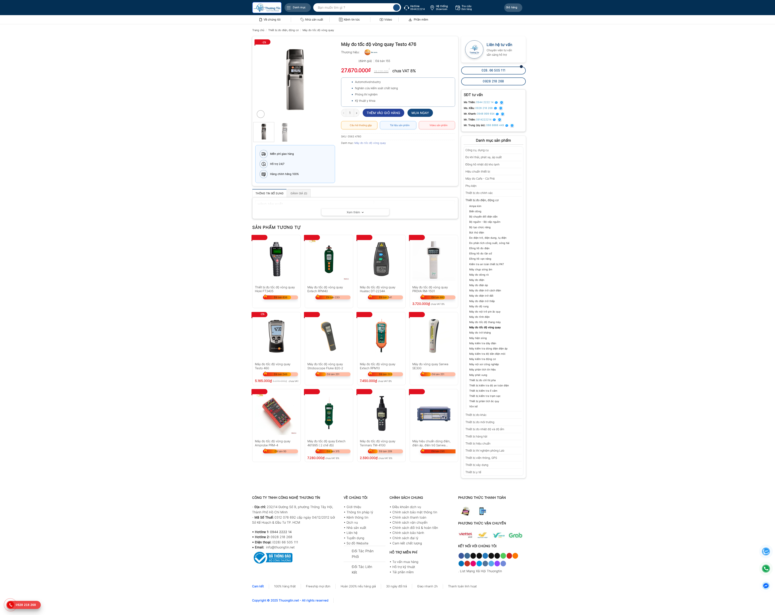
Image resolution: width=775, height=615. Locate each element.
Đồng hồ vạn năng (480, 258)
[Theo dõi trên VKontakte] (485, 563)
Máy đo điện (476, 279)
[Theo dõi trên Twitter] (485, 556)
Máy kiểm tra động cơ (482, 359)
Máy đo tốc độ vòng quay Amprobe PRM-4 (272, 443)
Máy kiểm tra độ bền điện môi (487, 353)
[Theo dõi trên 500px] (479, 563)
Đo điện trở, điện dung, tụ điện (487, 237)
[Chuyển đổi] (520, 150)
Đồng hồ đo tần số (480, 253)
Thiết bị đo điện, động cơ (283, 30)
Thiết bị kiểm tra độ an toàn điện (489, 385)
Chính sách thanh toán (409, 517)
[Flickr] (473, 563)
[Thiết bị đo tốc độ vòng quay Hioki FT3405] (276, 259)
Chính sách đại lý (405, 538)
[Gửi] (396, 7)
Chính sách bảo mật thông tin (414, 512)
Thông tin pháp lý (360, 512)
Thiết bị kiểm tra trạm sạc (485, 395)
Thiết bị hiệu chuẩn (477, 443)
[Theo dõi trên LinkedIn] (461, 563)
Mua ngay (420, 113)
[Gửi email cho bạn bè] (359, 152)
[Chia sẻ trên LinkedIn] (374, 152)
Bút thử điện (476, 232)
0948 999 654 (486, 113)
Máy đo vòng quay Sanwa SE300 (430, 366)
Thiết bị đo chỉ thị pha (482, 380)
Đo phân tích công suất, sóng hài (489, 243)
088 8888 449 (495, 125)
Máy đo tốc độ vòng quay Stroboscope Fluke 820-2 (325, 366)
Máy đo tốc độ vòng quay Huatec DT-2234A (377, 289)
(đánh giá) (365, 61)
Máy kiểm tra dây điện (482, 343)
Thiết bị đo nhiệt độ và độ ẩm (484, 429)
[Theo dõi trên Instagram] (467, 556)
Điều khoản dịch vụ (406, 507)
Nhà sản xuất (314, 19)
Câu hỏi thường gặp (360, 125)
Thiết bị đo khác (476, 414)
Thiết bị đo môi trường (479, 422)
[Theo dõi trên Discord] (503, 563)
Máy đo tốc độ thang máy (485, 322)
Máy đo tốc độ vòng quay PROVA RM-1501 (430, 289)
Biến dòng (475, 211)
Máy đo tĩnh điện (479, 316)
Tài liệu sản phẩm (399, 125)
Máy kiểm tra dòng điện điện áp (488, 348)
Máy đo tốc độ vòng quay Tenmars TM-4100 (377, 443)
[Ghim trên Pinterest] (366, 152)
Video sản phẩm (437, 125)
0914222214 (484, 119)
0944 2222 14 (485, 102)
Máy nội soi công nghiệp (484, 364)
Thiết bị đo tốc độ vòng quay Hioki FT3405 (275, 289)
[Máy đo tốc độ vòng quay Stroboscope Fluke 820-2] (329, 336)
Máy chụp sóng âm (480, 269)
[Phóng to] (261, 114)
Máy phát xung (478, 375)
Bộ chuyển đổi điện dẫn (483, 216)
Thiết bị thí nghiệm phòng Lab (484, 450)
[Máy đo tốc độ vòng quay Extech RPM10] (381, 336)
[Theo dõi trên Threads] (491, 556)
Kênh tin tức (352, 19)
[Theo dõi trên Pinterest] (509, 556)
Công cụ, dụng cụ (477, 150)
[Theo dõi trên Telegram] (491, 563)
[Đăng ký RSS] (515, 556)
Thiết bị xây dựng (476, 464)
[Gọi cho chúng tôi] (503, 556)
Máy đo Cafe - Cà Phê (480, 178)
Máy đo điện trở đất (481, 295)
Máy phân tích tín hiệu (482, 369)
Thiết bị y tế (473, 472)
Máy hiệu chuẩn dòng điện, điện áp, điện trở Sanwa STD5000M (431, 443)
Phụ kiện (471, 185)
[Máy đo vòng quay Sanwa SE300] (434, 336)
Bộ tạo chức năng (480, 227)
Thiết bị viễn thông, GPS (481, 457)
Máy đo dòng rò (479, 274)
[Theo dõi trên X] (479, 556)
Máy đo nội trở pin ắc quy (485, 311)
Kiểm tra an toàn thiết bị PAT (486, 264)
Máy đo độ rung (479, 306)
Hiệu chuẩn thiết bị (477, 171)
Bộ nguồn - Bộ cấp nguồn (484, 221)
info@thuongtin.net (280, 547)
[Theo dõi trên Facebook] (461, 556)
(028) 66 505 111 (285, 542)
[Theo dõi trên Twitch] (497, 563)
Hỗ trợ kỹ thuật (403, 567)
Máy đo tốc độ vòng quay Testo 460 (272, 366)
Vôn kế (473, 406)
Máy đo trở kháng (480, 332)
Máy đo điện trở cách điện (485, 290)
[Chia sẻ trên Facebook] (344, 152)
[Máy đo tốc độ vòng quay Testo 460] (276, 336)
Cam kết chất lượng (407, 543)
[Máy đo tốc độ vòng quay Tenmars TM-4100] (381, 413)
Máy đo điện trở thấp (482, 301)
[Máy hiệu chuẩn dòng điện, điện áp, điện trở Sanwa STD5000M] (434, 413)
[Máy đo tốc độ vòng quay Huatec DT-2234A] (381, 259)
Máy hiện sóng (478, 338)
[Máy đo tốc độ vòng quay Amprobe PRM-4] (276, 413)
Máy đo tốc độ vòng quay (318, 30)
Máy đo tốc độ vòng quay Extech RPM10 (377, 366)
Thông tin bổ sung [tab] (269, 193)
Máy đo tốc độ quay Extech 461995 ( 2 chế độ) (326, 443)
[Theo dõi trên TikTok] (473, 556)
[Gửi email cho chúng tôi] (497, 556)
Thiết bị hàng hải (476, 436)
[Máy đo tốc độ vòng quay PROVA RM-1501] (434, 259)
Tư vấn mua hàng (405, 562)
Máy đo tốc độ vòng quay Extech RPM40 (325, 289)
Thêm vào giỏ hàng (383, 113)
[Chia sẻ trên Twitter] (352, 152)
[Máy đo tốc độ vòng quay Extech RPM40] (329, 259)
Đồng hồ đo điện (479, 248)
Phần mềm (421, 19)
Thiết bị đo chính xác (479, 193)
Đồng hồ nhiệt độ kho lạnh (482, 164)
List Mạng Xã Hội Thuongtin (481, 571)
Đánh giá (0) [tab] (299, 193)
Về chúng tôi (272, 19)
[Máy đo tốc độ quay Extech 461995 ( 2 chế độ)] (329, 413)
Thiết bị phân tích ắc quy (484, 401)
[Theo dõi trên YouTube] (467, 563)
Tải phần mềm (403, 572)
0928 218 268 (484, 108)
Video (388, 19)
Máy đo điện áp (478, 285)
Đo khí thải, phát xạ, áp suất (483, 157)
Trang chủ (258, 30)
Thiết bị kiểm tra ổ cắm (483, 390)
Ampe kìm (475, 206)
